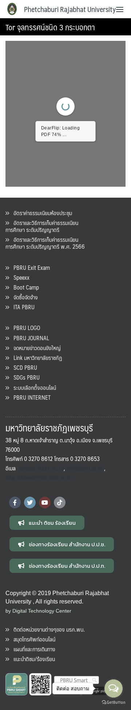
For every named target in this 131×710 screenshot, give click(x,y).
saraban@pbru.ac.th (41, 468)
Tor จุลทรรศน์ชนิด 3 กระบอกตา (50, 27)
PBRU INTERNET (30, 397)
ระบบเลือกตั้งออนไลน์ (32, 387)
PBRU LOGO (24, 328)
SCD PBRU (23, 367)
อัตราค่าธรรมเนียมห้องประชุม (40, 213)
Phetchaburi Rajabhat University (70, 9)
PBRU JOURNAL (29, 338)
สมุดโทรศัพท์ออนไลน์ (32, 639)
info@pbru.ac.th (85, 468)
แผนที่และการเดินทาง (32, 649)
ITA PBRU (22, 307)
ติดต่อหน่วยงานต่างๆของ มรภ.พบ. (47, 629)
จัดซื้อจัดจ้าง (23, 297)
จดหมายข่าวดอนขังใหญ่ (35, 348)
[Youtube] (45, 502)
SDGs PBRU (24, 377)
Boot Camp (24, 287)
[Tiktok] (60, 502)
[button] (46, 523)
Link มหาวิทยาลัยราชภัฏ (35, 357)
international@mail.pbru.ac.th (38, 477)
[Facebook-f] (15, 502)
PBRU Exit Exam (29, 267)
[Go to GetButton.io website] (113, 702)
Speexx (19, 277)
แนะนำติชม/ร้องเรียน (32, 659)
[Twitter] (30, 502)
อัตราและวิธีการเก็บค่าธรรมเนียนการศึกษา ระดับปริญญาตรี (41, 226)
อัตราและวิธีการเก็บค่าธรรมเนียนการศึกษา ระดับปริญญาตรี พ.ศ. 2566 (45, 242)
